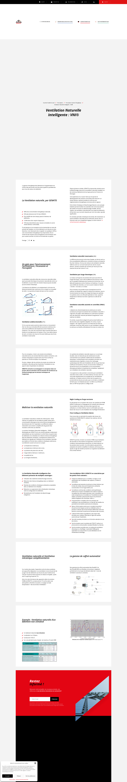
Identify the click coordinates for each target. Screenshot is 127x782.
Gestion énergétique (103, 21)
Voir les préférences (30, 776)
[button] (35, 763)
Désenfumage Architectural (65, 21)
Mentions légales (12, 779)
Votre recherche (45, 21)
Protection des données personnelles (22, 779)
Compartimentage (85, 21)
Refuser (19, 776)
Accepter (7, 776)
